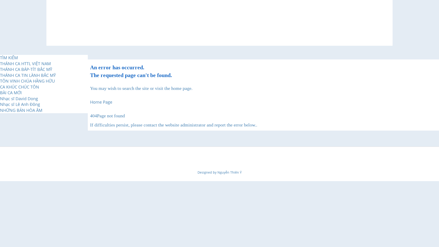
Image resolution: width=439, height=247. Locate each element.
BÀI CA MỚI (11, 92)
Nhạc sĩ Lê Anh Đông (20, 104)
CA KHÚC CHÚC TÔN (19, 87)
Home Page (101, 102)
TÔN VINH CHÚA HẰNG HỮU (27, 81)
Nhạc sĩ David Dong (19, 98)
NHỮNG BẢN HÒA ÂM (21, 110)
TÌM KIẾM (9, 57)
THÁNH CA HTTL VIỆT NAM (25, 63)
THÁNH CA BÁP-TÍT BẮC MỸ (26, 69)
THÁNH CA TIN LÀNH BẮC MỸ (28, 75)
